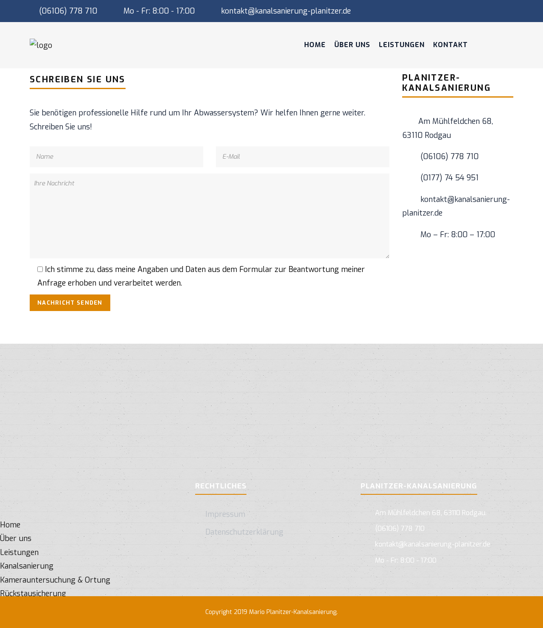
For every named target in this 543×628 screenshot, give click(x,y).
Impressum (225, 514)
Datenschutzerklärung (244, 532)
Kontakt (450, 44)
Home (315, 44)
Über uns (352, 44)
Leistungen (402, 44)
